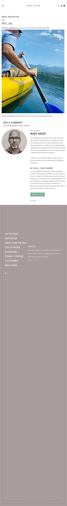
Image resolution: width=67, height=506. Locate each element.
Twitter (61, 5)
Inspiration (11, 238)
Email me (30, 260)
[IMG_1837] (33, 113)
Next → (4, 20)
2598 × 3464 (24, 28)
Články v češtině (14, 256)
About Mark (11, 265)
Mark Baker (34, 5)
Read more (33, 200)
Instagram (64, 5)
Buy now (34, 194)
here (43, 188)
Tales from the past (16, 242)
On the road (11, 233)
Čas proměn (11, 260)
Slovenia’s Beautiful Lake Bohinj (39, 28)
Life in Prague (12, 247)
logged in (14, 126)
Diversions (11, 251)
